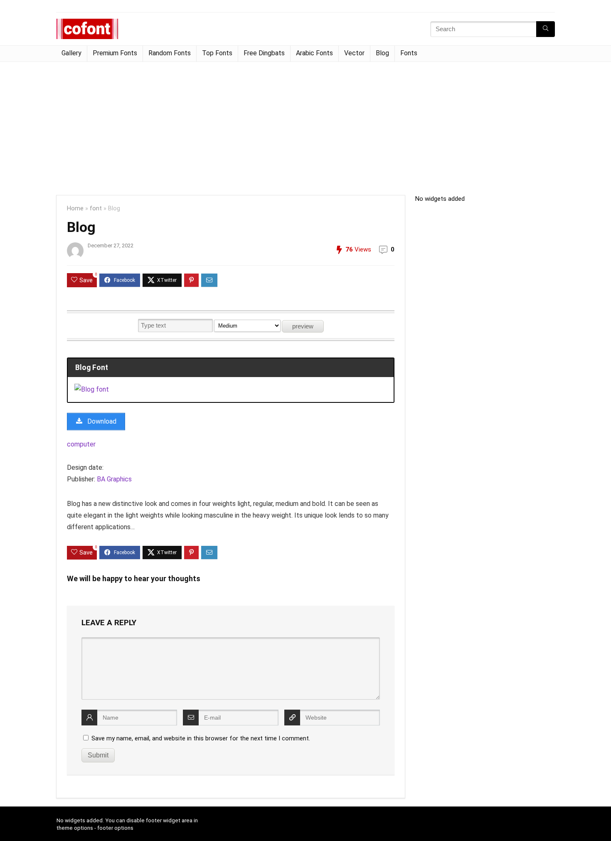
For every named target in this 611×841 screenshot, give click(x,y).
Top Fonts (217, 53)
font (96, 208)
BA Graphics (114, 479)
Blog (382, 53)
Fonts (408, 53)
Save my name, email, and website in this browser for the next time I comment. (200, 738)
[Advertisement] (305, 124)
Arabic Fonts (314, 53)
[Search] (545, 29)
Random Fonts (169, 53)
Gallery (71, 53)
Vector (354, 53)
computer (81, 444)
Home (75, 208)
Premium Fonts (115, 53)
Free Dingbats (264, 53)
